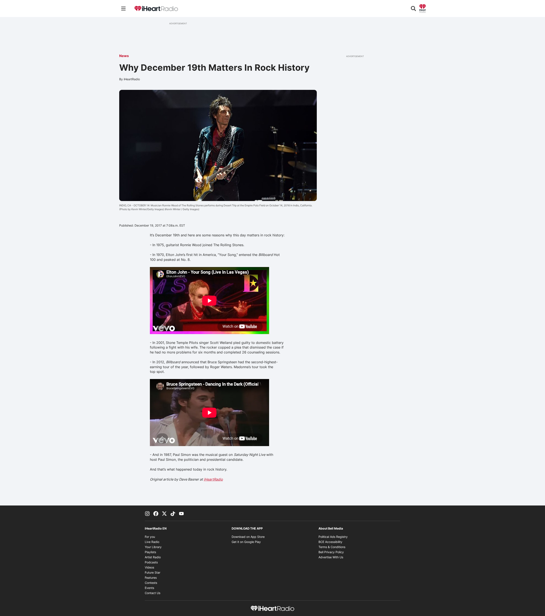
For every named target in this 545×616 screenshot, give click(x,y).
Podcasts (151, 562)
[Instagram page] (147, 513)
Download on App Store (248, 536)
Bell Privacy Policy (331, 552)
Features (151, 577)
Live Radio (152, 542)
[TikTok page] (172, 513)
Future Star (152, 572)
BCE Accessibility (330, 542)
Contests (151, 582)
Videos (149, 567)
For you (150, 536)
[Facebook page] (155, 513)
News (124, 56)
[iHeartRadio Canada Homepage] (156, 8)
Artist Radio (153, 557)
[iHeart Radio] (422, 8)
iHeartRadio (213, 479)
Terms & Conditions (331, 547)
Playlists (150, 552)
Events (149, 588)
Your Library (153, 547)
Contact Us (152, 593)
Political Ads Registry (333, 536)
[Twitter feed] (164, 513)
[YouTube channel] (181, 513)
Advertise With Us (330, 557)
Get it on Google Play (246, 542)
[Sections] (123, 8)
